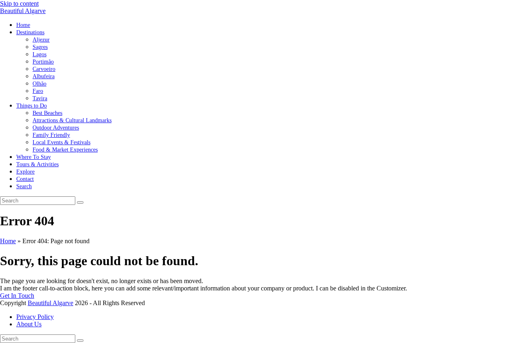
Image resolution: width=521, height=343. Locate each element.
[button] (24, 185)
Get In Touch (17, 295)
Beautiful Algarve (23, 10)
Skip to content (19, 3)
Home (8, 240)
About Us (29, 324)
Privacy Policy (35, 316)
